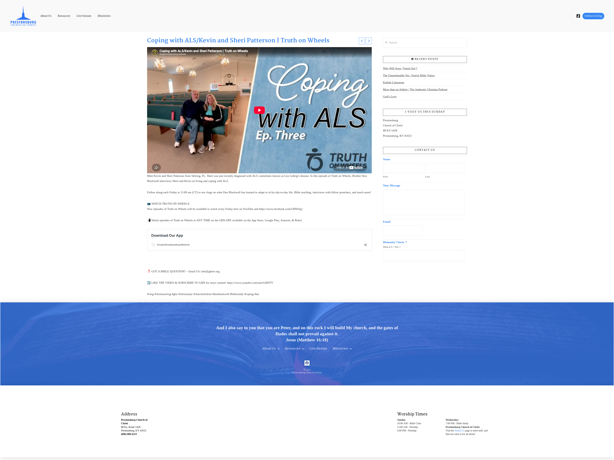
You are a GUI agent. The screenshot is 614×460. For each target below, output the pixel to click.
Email (386, 221)
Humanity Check (395, 242)
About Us (459, 430)
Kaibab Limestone (393, 82)
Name (386, 159)
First (385, 176)
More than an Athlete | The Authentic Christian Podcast (415, 89)
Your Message (391, 185)
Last (427, 176)
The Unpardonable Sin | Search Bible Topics (409, 75)
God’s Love (390, 96)
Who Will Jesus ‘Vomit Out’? (400, 68)
